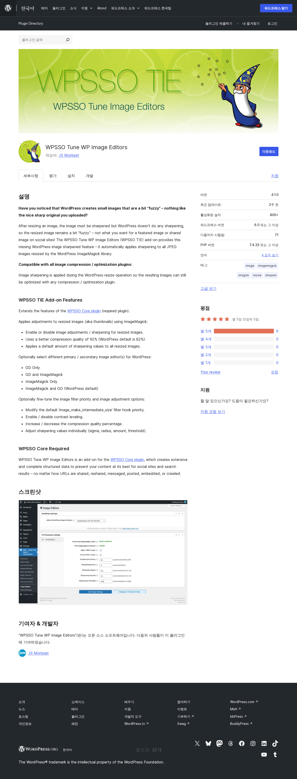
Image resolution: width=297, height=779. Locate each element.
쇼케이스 (77, 702)
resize (257, 275)
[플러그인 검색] (67, 39)
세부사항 (30, 175)
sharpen (271, 275)
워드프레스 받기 (276, 8)
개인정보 (25, 724)
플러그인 (77, 716)
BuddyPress (241, 724)
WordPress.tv (136, 724)
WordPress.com (244, 702)
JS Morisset (69, 155)
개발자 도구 (133, 716)
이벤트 (182, 709)
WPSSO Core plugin (84, 311)
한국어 (67, 750)
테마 (74, 709)
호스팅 (23, 716)
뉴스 (22, 709)
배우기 (129, 702)
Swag (183, 724)
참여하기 (183, 702)
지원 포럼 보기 (212, 411)
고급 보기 (208, 288)
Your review (210, 372)
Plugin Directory (31, 23)
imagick (243, 275)
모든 (274, 372)
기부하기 (185, 716)
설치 (71, 175)
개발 (89, 175)
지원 (274, 175)
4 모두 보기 (270, 255)
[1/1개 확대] (181, 506)
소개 (22, 702)
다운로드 (268, 151)
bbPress (238, 716)
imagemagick (267, 265)
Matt (235, 709)
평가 (53, 175)
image (250, 265)
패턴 (74, 724)
